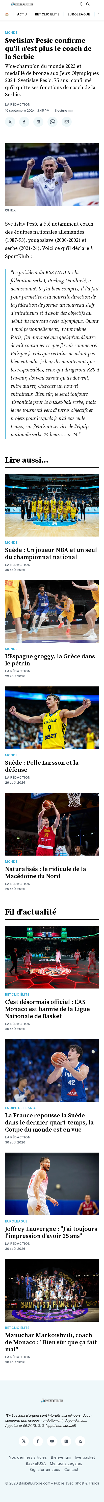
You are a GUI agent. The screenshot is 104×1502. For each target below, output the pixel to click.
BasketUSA (36, 1463)
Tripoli (94, 1483)
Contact (71, 1469)
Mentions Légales (66, 1463)
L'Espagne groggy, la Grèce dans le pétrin (50, 660)
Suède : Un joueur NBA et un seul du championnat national (51, 553)
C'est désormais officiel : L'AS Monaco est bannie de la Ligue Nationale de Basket (47, 1009)
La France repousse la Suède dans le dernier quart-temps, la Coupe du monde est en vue (49, 1123)
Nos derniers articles (28, 1457)
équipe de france (21, 1108)
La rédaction (17, 104)
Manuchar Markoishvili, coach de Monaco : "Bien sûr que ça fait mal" (51, 1342)
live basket (85, 1457)
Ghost (79, 1483)
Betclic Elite (47, 14)
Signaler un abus (45, 1469)
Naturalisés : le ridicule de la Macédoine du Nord (45, 872)
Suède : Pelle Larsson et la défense (42, 766)
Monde (11, 32)
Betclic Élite (17, 994)
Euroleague (79, 14)
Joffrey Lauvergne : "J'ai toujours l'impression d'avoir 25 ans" (51, 1232)
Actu (22, 14)
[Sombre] (82, 4)
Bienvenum (61, 1457)
